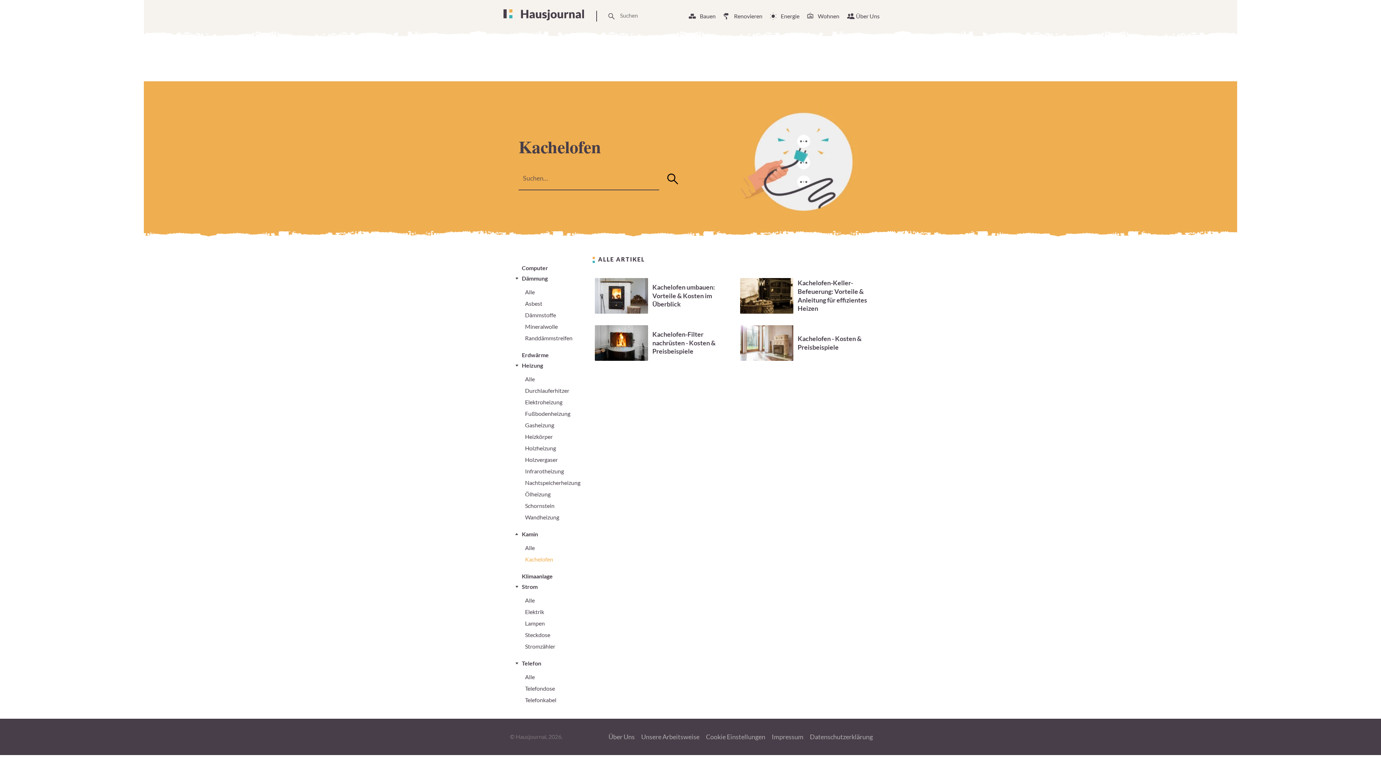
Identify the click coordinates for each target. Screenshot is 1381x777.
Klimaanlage (537, 576)
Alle (530, 291)
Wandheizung (542, 517)
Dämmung (535, 278)
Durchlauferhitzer (547, 390)
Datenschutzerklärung (841, 737)
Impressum (787, 737)
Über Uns (868, 16)
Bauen (708, 16)
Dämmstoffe (540, 315)
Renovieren (748, 16)
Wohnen (828, 16)
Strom (530, 586)
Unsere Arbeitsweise (670, 737)
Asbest (533, 303)
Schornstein (540, 505)
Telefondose (540, 688)
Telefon (531, 663)
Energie (790, 16)
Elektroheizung (543, 402)
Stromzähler (540, 646)
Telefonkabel (540, 699)
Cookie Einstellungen (735, 737)
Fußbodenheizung (547, 413)
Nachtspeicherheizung (552, 482)
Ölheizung (538, 494)
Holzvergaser (541, 459)
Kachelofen (539, 559)
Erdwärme (535, 354)
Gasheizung (539, 425)
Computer (535, 267)
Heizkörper (539, 436)
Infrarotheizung (544, 471)
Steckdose (537, 634)
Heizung (532, 365)
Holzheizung (540, 448)
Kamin (530, 534)
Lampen (535, 623)
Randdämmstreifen (549, 338)
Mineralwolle (541, 326)
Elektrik (534, 611)
